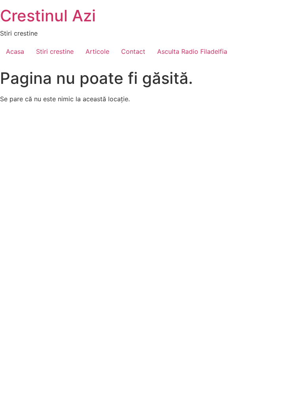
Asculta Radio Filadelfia (192, 51)
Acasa (15, 51)
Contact (133, 51)
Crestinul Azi (48, 15)
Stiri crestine (55, 51)
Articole (97, 51)
